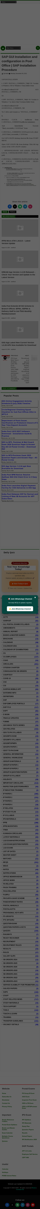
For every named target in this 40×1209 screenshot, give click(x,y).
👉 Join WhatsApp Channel (20, 609)
